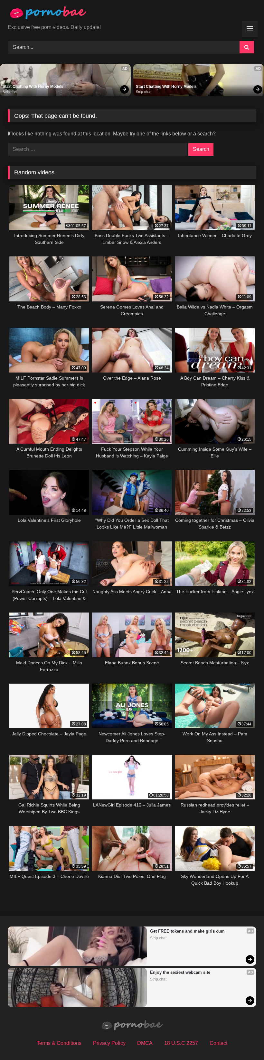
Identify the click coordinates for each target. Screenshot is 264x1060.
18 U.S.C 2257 (181, 1043)
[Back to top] (244, 1041)
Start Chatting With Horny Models (33, 86)
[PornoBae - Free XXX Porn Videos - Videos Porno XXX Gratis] (132, 14)
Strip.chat (10, 92)
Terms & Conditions (59, 1043)
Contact (218, 1043)
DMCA (145, 1043)
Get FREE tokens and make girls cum (187, 931)
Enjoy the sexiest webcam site (180, 972)
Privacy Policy (109, 1043)
